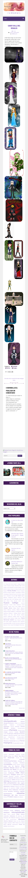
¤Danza (14, 764)
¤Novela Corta (16, 735)
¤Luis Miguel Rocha (20, 606)
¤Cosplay (15, 762)
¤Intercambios (7, 774)
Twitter (8, 368)
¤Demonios (6, 726)
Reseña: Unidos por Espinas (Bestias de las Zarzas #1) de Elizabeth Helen (14, 652)
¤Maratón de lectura (19, 733)
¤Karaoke (11, 776)
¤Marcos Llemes (11, 609)
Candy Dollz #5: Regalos (14, 26)
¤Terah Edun (8, 623)
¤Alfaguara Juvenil (19, 810)
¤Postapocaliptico (21, 737)
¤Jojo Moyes (6, 601)
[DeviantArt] (14, 13)
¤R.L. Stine (13, 614)
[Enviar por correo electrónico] (8, 372)
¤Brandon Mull (18, 585)
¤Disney (18, 764)
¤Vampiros (8, 742)
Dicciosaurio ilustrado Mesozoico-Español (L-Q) (13, 645)
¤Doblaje (23, 764)
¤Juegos (13, 774)
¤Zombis (21, 743)
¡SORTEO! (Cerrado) (10, 673)
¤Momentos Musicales (19, 784)
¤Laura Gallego (11, 602)
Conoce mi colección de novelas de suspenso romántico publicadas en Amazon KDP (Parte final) (13, 703)
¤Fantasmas (6, 730)
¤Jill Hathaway (15, 599)
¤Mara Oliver (16, 608)
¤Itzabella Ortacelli (11, 595)
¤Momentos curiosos (9, 786)
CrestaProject (23, 842)
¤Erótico (13, 728)
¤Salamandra (15, 824)
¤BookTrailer (11, 757)
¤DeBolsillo (6, 816)
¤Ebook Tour (18, 767)
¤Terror (22, 741)
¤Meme (14, 779)
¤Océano (10, 822)
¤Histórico (11, 732)
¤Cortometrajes (7, 762)
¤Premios (10, 791)
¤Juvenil (22, 732)
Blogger (23, 837)
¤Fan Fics (10, 771)
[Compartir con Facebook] (12, 372)
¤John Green (21, 599)
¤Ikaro (22, 773)
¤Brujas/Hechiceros (9, 723)
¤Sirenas (17, 741)
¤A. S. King (6, 584)
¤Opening (22, 788)
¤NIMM (17, 788)
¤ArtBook (23, 719)
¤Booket (13, 814)
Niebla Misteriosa (10, 683)
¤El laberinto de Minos (14, 768)
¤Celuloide (22, 759)
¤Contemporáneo (21, 725)
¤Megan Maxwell (7, 611)
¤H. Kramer (18, 594)
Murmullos (14, 34)
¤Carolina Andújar (17, 587)
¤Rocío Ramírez (10, 618)
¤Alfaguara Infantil (8, 810)
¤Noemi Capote (21, 613)
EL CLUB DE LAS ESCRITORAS (13, 672)
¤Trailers (10, 797)
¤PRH (13, 822)
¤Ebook (6, 728)
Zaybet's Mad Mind (10, 663)
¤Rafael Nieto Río (17, 616)
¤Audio (23, 754)
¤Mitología (10, 735)
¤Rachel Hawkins (20, 614)
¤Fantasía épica (21, 730)
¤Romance (6, 738)
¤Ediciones (16, 32)
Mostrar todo (22, 708)
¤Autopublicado (10, 721)
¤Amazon (6, 812)
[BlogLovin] (12, 13)
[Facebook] (8, 13)
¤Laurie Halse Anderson (15, 604)
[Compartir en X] (11, 372)
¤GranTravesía (13, 819)
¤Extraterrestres (21, 728)
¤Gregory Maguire (11, 592)
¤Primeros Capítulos (19, 791)
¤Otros (6, 789)
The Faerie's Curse (9, 679)
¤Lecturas (6, 778)
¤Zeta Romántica (10, 826)
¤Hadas (6, 732)
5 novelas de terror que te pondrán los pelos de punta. (13, 685)
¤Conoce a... (21, 761)
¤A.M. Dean (10, 584)
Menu (5, 18)
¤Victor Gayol (10, 625)
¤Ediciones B (13, 816)
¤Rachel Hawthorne (8, 616)
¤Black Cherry (7, 814)
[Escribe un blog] (9, 372)
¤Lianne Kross (11, 606)
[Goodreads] (18, 13)
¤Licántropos (10, 733)
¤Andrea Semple (10, 585)
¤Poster (5, 791)
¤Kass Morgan (14, 601)
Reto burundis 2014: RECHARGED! (13, 659)
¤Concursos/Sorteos (10, 761)
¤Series (5, 797)
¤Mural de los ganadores (10, 788)
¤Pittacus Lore (7, 614)
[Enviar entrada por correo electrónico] (6, 371)
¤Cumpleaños (8, 764)
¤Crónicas (22, 762)
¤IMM (17, 773)
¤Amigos (5, 754)
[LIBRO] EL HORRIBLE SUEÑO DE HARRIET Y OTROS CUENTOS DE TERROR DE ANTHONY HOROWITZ (14, 666)
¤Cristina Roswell (18, 589)
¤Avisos (23, 721)
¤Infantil (16, 732)
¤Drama (22, 726)
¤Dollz (11, 32)
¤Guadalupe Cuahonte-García (10, 594)
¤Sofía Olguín (9, 621)
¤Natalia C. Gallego (13, 613)
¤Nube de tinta (16, 821)
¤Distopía (17, 726)
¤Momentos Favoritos (8, 784)
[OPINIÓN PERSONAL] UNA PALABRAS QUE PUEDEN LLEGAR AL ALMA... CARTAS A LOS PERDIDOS (13, 694)
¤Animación (11, 754)
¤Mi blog (6, 781)
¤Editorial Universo (15, 817)
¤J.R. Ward (18, 595)
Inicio (14, 380)
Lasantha (24, 845)
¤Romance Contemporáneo (17, 738)
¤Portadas (22, 789)
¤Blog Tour (11, 756)
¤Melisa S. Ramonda (16, 611)
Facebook (14, 366)
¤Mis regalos (20, 783)
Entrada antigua (20, 378)
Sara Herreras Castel (11, 678)
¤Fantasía (13, 730)
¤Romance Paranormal (9, 741)
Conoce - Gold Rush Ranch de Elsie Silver (13, 638)
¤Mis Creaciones (13, 781)
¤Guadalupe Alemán (20, 592)
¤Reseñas (21, 793)
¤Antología (6, 719)
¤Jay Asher (9, 599)
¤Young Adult (16, 743)
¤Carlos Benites (10, 587)
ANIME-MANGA (9, 690)
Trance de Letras (10, 651)
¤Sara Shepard (17, 620)
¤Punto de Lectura (20, 822)
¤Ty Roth (14, 623)
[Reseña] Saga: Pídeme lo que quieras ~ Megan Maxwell (17, 535)
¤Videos (15, 797)
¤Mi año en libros (20, 779)
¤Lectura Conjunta (20, 776)
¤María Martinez (21, 609)
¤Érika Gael (21, 625)
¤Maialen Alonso (8, 608)
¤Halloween (11, 773)
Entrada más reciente (9, 378)
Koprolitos (8, 643)
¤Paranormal (11, 737)
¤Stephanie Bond (16, 621)
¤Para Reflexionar (13, 789)
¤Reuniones (22, 795)
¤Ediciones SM (7, 817)
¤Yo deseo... (21, 797)
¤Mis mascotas (21, 781)
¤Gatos (5, 773)
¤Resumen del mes (11, 795)
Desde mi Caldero (10, 700)
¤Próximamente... (8, 793)
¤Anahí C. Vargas (17, 584)
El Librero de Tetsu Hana (12, 636)
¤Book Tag (17, 756)
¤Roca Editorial (7, 824)
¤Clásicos (12, 725)
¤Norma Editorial (8, 821)
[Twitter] (10, 13)
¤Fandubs (16, 771)
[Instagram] (16, 13)
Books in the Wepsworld (12, 658)
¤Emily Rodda (11, 591)
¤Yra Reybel (16, 625)
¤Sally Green (17, 618)
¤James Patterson (18, 597)
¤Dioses (12, 726)
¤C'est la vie (20, 757)
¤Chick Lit (17, 723)
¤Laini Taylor (21, 601)
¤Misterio (6, 735)
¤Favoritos (22, 771)
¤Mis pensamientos (10, 783)
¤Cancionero (6, 759)
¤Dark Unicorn (20, 814)
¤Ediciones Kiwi (21, 816)
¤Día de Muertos (13, 766)
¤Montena (21, 819)
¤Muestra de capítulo (20, 786)
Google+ (15, 368)
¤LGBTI (5, 733)
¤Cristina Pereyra (10, 589)
